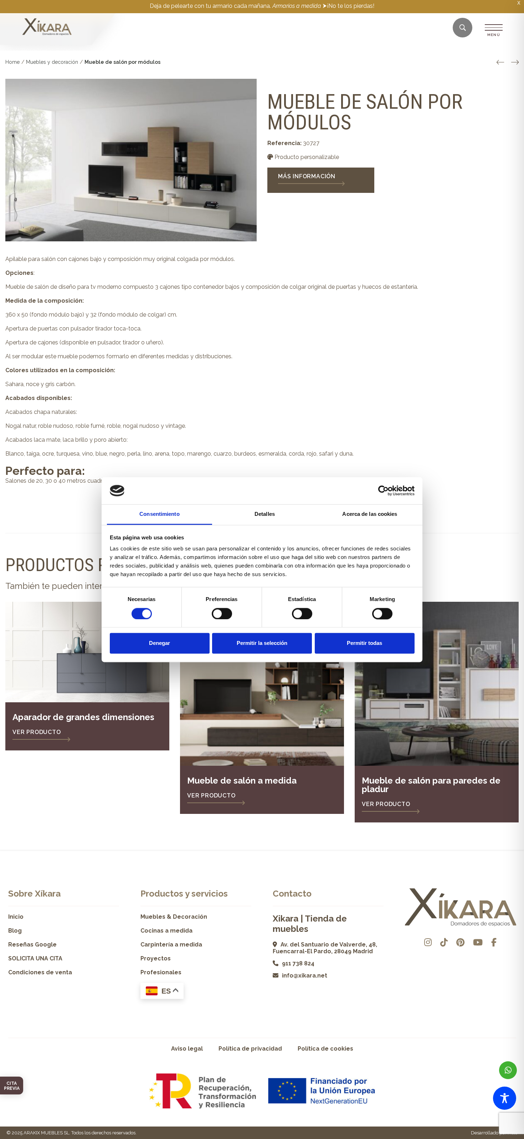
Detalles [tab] (265, 514)
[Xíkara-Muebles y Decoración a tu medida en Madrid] (47, 27)
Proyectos (155, 958)
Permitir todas (364, 643)
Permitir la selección (262, 643)
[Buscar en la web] (462, 28)
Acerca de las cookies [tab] (369, 514)
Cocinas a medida (166, 930)
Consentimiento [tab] (159, 514)
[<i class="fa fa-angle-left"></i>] (500, 62)
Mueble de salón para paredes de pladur (431, 784)
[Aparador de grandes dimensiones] (87, 652)
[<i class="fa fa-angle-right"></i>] (515, 62)
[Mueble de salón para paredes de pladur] (437, 684)
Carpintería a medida (171, 944)
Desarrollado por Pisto (494, 1132)
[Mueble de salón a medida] (262, 684)
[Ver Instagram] (428, 942)
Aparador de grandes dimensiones (83, 717)
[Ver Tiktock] (444, 942)
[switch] (222, 613)
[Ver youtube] (478, 942)
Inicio (16, 916)
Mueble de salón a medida (242, 780)
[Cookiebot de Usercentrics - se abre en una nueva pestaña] (383, 490)
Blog (15, 930)
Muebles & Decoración (173, 916)
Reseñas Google (32, 944)
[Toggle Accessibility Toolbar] (504, 1098)
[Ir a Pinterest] (460, 942)
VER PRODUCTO (36, 732)
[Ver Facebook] (494, 942)
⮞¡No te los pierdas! (348, 5)
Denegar (159, 643)
